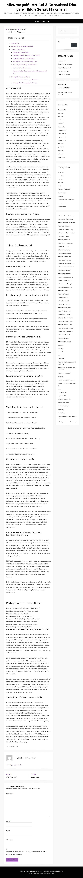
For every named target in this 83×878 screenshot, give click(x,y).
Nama (8, 821)
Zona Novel (62, 30)
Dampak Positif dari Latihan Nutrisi (24, 58)
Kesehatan (15, 746)
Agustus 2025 (62, 140)
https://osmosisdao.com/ (64, 260)
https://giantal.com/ (63, 294)
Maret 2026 (61, 126)
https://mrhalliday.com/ (64, 270)
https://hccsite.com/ (63, 290)
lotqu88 (60, 345)
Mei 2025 (60, 150)
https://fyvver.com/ (63, 301)
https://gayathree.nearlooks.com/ (67, 421)
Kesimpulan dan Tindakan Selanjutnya (25, 61)
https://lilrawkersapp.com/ (65, 280)
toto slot (60, 389)
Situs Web (9, 840)
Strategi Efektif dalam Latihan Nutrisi (24, 83)
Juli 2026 (60, 113)
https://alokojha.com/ (64, 335)
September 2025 (62, 137)
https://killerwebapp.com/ (65, 287)
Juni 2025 (60, 147)
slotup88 (60, 352)
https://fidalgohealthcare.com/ (66, 380)
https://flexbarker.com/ (64, 311)
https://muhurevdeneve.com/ (66, 267)
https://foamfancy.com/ (64, 307)
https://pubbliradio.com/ (64, 253)
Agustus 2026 (62, 109)
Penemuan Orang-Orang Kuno (66, 199)
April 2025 (61, 154)
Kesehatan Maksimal (63, 71)
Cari (59, 42)
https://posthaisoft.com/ (64, 256)
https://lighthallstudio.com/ (65, 277)
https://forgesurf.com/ (64, 304)
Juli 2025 (60, 143)
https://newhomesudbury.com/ (66, 263)
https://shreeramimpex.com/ (65, 243)
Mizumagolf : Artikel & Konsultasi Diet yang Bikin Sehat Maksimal (46, 871)
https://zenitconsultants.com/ (66, 216)
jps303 (60, 355)
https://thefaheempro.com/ (65, 229)
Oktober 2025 (62, 133)
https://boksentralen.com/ (65, 324)
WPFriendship (40, 873)
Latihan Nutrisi (15, 43)
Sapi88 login (61, 409)
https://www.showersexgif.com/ (66, 222)
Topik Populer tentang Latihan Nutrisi (25, 65)
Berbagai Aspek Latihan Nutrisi (20, 77)
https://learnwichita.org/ (64, 284)
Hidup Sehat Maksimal (64, 74)
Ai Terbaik (60, 172)
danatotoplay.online (63, 406)
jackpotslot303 (62, 392)
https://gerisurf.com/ (63, 297)
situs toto (60, 376)
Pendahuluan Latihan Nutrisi (22, 68)
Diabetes (60, 175)
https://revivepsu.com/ (64, 250)
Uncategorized (62, 206)
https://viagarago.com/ (64, 226)
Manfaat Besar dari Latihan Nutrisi (22, 46)
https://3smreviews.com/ (64, 341)
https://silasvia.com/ (63, 236)
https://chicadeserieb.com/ (65, 321)
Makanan (60, 182)
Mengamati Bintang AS (64, 189)
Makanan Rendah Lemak (64, 67)
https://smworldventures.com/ (66, 233)
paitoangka (61, 348)
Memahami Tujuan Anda (20, 52)
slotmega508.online (63, 402)
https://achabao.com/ (64, 338)
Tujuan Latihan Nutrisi (18, 49)
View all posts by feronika (14, 765)
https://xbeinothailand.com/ (65, 219)
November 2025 (62, 130)
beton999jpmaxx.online (64, 399)
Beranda (37, 21)
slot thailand (61, 413)
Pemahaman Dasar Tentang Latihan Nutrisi (26, 80)
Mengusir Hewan (62, 192)
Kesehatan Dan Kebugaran (65, 64)
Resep (59, 203)
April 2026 (61, 123)
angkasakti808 (62, 396)
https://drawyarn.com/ (64, 314)
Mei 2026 (60, 120)
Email (8, 830)
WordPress (51, 873)
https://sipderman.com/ (64, 239)
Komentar (9, 793)
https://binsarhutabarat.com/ (66, 328)
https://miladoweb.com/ (64, 273)
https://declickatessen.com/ (65, 318)
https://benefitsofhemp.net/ (65, 331)
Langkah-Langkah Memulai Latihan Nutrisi (26, 55)
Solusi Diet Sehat (62, 61)
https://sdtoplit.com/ (63, 246)
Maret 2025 (61, 157)
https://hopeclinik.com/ (64, 373)
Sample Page (45, 21)
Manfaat (60, 186)
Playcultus (61, 358)
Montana (60, 196)
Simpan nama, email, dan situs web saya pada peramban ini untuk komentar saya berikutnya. (26, 853)
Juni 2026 (60, 116)
